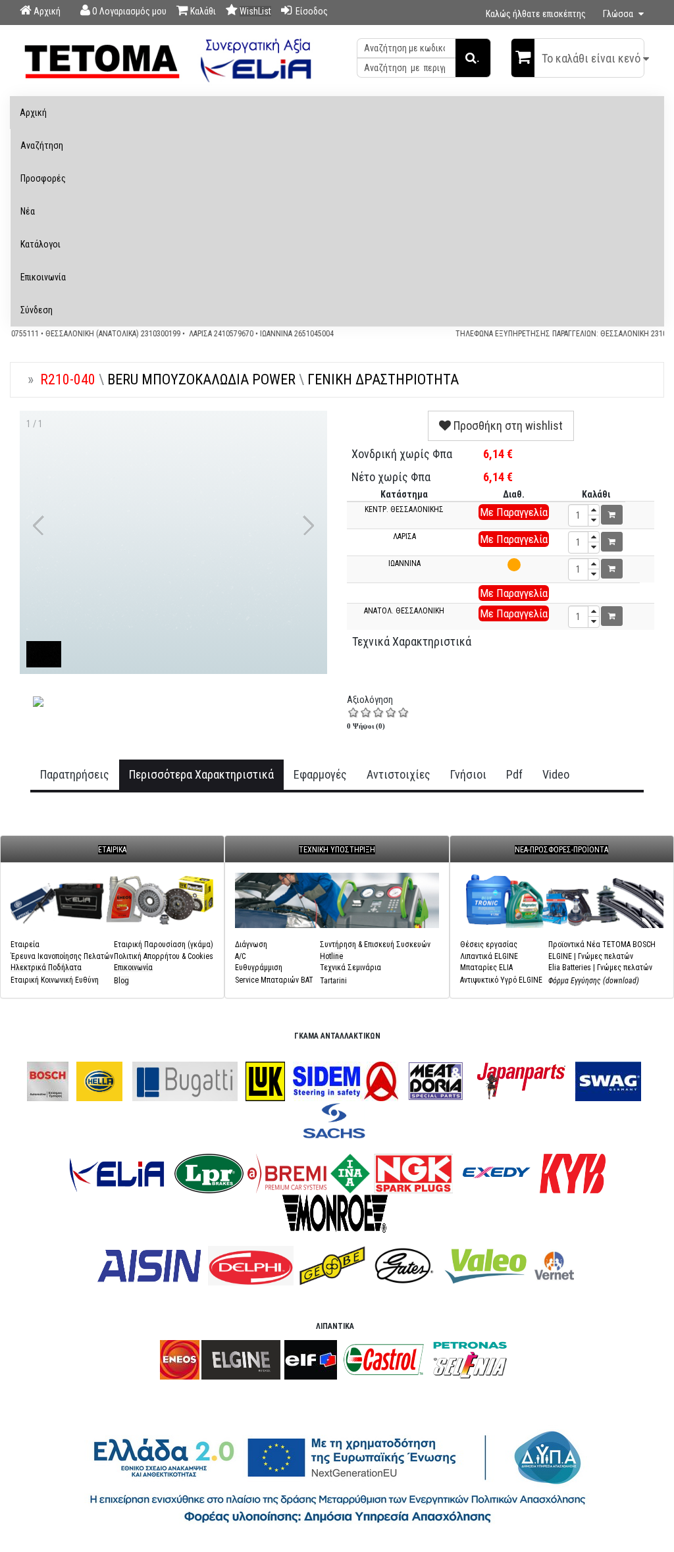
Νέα (27, 211)
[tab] (74, 775)
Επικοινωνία (43, 277)
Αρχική (33, 112)
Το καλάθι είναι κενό (591, 58)
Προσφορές (43, 178)
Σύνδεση (36, 310)
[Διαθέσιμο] (513, 564)
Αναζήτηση (41, 145)
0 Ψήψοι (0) (366, 726)
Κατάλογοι (40, 244)
